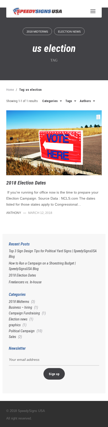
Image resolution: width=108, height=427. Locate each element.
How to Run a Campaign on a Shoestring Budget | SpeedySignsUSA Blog (42, 266)
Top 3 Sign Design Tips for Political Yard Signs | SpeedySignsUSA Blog (53, 254)
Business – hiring (20, 307)
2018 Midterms (37, 31)
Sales (12, 337)
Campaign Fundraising (24, 313)
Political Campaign (22, 331)
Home (10, 90)
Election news (69, 31)
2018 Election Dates (26, 183)
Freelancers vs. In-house (25, 282)
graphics (15, 325)
